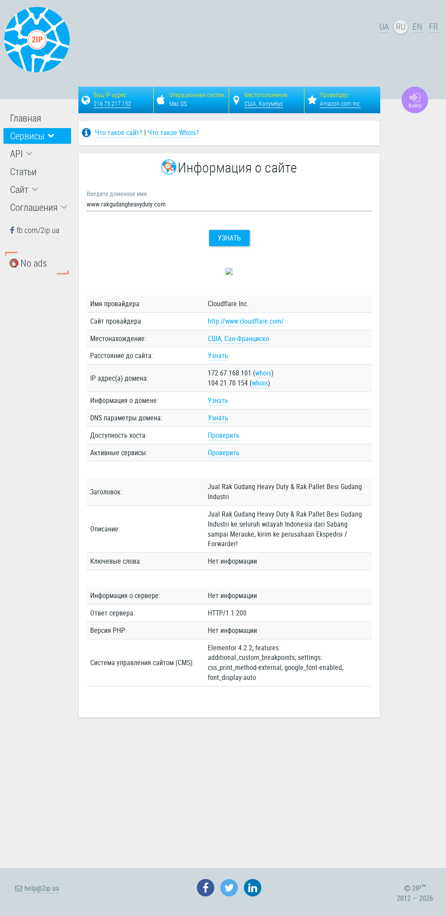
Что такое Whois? (173, 132)
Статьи (23, 171)
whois (263, 373)
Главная (25, 118)
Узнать (229, 238)
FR (433, 26)
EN (417, 26)
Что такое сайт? (118, 132)
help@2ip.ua (41, 888)
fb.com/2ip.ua (38, 230)
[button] (37, 136)
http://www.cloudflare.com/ (246, 321)
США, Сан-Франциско (238, 338)
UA (384, 26)
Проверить (224, 435)
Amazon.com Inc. (340, 103)
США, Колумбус (263, 103)
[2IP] (37, 39)
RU (400, 26)
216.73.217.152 (112, 103)
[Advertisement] (265, 42)
